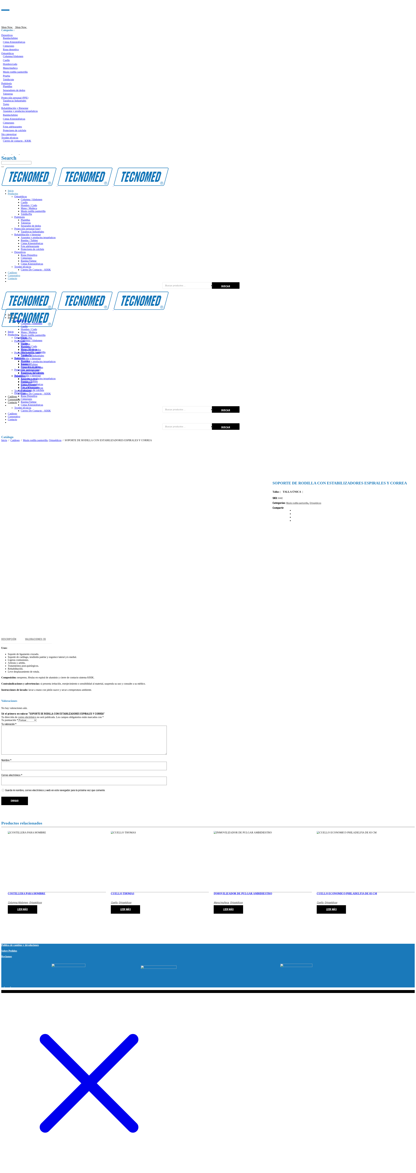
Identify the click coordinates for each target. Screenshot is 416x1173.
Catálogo (15, 440)
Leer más (22, 909)
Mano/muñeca (10, 68)
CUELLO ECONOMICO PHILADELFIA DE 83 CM (347, 893)
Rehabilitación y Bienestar (14, 108)
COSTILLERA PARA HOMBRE (26, 893)
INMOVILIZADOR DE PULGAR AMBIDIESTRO (243, 893)
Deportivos (7, 35)
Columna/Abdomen (13, 56)
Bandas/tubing (10, 38)
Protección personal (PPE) (14, 97)
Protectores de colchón (14, 130)
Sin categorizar (9, 134)
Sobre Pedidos (9, 950)
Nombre (6, 760)
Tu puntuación (9, 720)
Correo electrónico (11, 775)
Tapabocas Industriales (14, 100)
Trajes (6, 104)
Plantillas (7, 86)
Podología (6, 83)
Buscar (225, 286)
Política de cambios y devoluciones (20, 945)
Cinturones (8, 46)
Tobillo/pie (8, 79)
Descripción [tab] (8, 639)
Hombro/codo (10, 64)
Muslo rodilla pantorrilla (15, 72)
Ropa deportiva (11, 49)
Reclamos (6, 956)
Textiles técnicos (9, 137)
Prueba (6, 75)
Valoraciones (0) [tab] (35, 639)
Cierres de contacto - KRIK (17, 140)
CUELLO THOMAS (122, 893)
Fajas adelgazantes (12, 126)
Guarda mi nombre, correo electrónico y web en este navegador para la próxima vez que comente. (55, 790)
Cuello (6, 60)
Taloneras (8, 93)
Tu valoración (8, 724)
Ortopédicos (7, 53)
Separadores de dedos (14, 90)
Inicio (4, 440)
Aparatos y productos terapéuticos (20, 111)
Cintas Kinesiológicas (14, 42)
